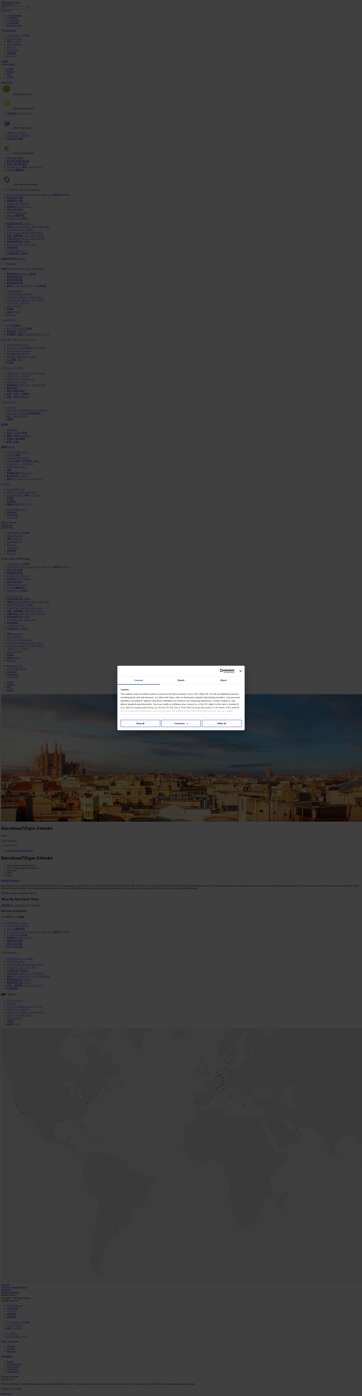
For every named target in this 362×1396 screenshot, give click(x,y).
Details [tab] (181, 680)
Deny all (140, 723)
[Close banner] (241, 671)
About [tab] (223, 680)
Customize (179, 723)
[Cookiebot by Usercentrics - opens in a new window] (222, 671)
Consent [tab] (138, 680)
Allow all (221, 723)
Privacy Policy (222, 714)
